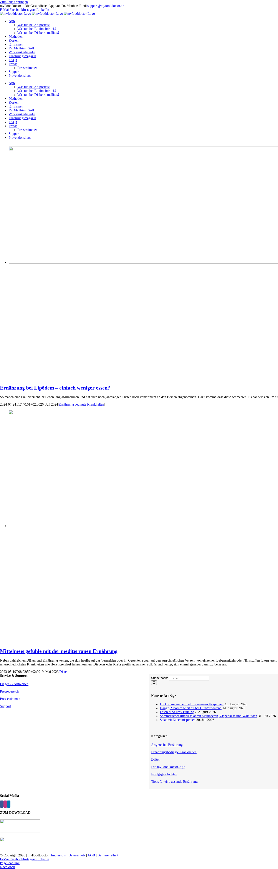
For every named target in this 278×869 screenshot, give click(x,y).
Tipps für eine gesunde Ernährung (174, 781)
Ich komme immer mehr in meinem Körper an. (191, 704)
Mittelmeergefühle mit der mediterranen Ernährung (58, 651)
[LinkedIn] (8, 804)
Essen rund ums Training (177, 712)
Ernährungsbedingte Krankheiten (81, 404)
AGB (91, 855)
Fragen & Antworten (14, 684)
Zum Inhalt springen (14, 2)
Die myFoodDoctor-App (168, 767)
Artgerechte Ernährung (167, 745)
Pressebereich (9, 691)
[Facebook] (1, 804)
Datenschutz (76, 855)
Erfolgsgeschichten (164, 774)
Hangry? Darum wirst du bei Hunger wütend (191, 708)
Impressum (58, 855)
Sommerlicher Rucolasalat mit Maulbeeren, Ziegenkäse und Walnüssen (208, 716)
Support (5, 706)
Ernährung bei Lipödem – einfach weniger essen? (55, 388)
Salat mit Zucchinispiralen (177, 720)
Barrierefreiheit (108, 855)
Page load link (10, 863)
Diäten (63, 671)
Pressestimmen (10, 699)
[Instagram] (5, 804)
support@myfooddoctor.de (105, 6)
